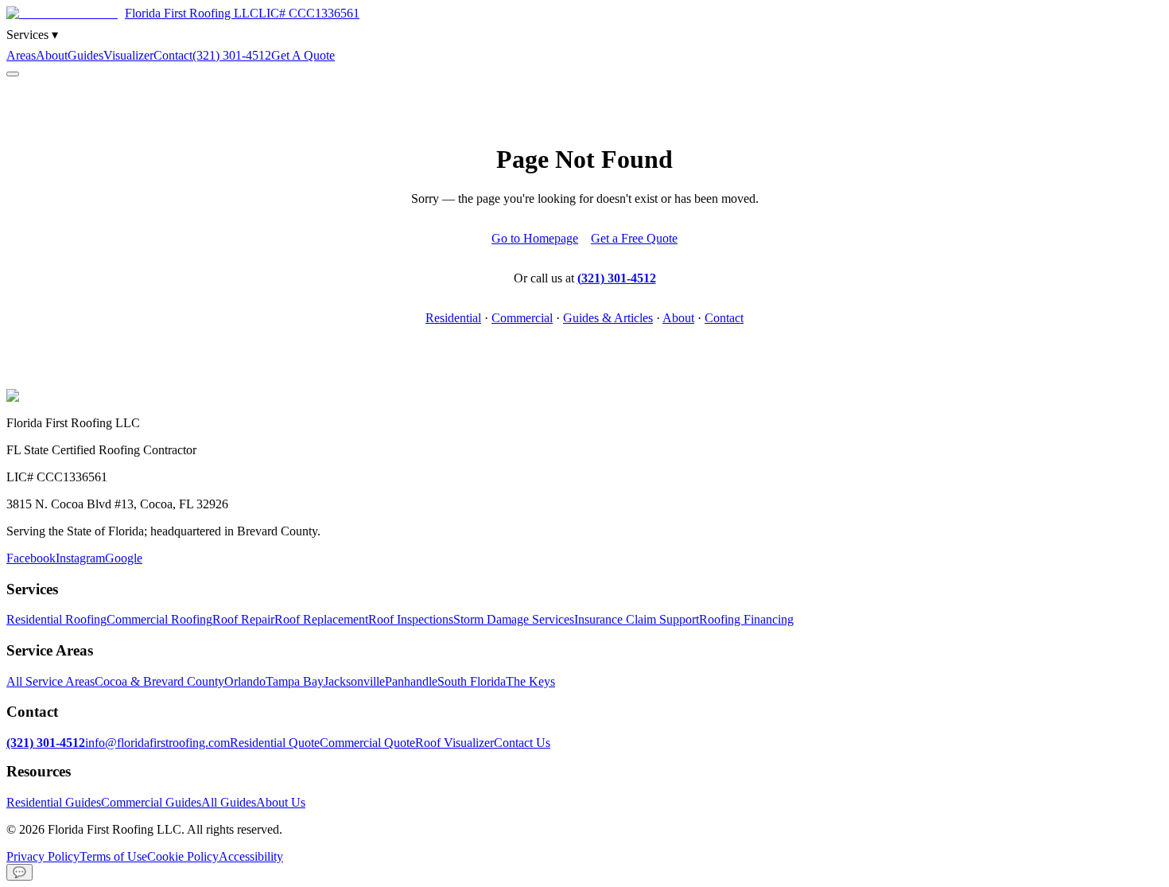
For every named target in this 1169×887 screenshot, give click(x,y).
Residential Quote (275, 742)
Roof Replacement (321, 619)
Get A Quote (303, 55)
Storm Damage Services (513, 619)
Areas (21, 55)
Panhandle (411, 681)
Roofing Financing (746, 619)
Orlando (245, 681)
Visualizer (128, 55)
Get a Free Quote (634, 238)
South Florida (471, 681)
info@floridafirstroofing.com (157, 742)
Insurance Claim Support (636, 619)
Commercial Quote (367, 742)
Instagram (80, 558)
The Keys (530, 681)
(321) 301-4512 (231, 55)
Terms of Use (113, 856)
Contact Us (522, 742)
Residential (453, 318)
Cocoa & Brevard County (159, 681)
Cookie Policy (183, 856)
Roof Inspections (410, 619)
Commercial (522, 318)
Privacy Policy (43, 856)
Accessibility (251, 856)
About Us (280, 802)
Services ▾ (32, 34)
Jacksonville (354, 681)
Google (123, 558)
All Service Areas (50, 681)
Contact (172, 55)
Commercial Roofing (159, 619)
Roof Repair (243, 619)
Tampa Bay (295, 681)
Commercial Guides (151, 802)
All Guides (228, 802)
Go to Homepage (534, 238)
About (52, 55)
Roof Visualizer (454, 742)
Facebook (31, 558)
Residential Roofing (56, 619)
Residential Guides (53, 802)
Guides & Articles (608, 318)
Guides (85, 55)
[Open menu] (12, 74)
